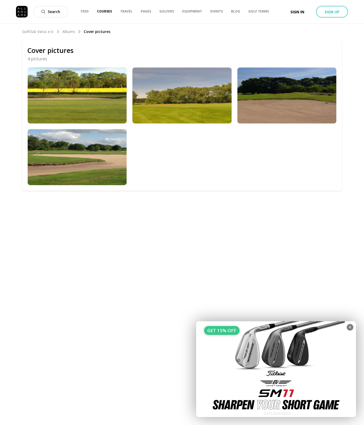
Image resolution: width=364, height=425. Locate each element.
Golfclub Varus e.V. (38, 31)
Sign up (332, 11)
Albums (68, 31)
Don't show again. (277, 413)
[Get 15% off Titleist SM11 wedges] (276, 369)
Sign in (297, 11)
